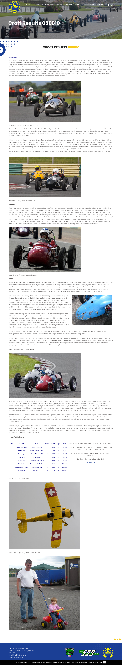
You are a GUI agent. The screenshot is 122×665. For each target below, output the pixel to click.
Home (28, 4)
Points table (90, 462)
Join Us (101, 4)
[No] (120, 662)
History (91, 4)
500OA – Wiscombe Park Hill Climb (48, 4)
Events (69, 4)
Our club (79, 4)
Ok (105, 662)
